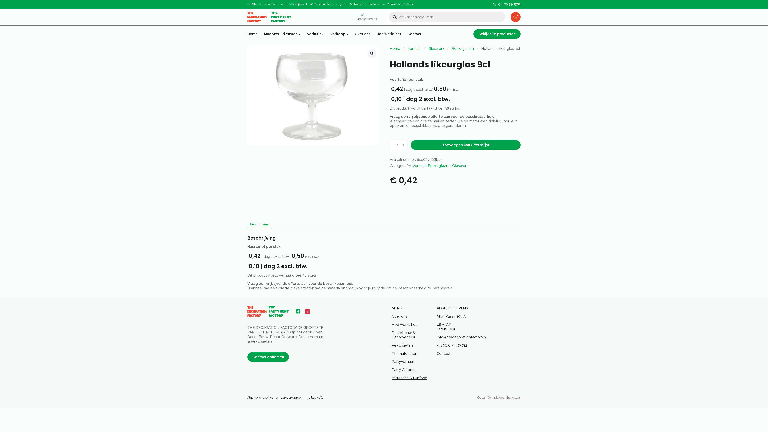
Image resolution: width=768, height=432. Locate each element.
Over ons (362, 34)
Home (252, 34)
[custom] (298, 311)
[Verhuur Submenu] (322, 34)
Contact (414, 34)
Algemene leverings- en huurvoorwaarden (274, 397)
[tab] (259, 224)
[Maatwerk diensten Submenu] (299, 34)
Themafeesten (404, 353)
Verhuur (314, 34)
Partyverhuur (403, 361)
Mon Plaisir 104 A (451, 316)
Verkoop (337, 34)
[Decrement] (393, 145)
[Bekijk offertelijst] (516, 17)
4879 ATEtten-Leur (446, 326)
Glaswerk (436, 48)
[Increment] (403, 145)
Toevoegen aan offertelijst (465, 145)
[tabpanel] (384, 262)
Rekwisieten (402, 345)
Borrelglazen (463, 48)
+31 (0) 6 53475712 (452, 345)
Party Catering (404, 370)
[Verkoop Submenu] (347, 34)
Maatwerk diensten (281, 34)
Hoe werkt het (389, 34)
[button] (372, 53)
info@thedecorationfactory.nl (462, 337)
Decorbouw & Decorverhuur (403, 335)
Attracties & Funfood (409, 378)
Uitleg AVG (316, 397)
